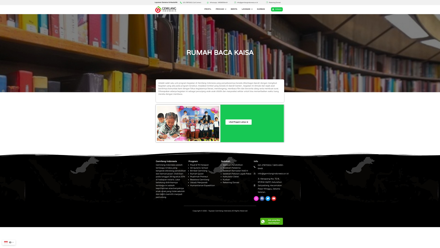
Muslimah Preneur (199, 176)
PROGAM (220, 9)
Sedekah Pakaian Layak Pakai (237, 174)
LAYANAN (246, 9)
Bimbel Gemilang (198, 171)
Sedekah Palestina (232, 168)
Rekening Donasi (231, 182)
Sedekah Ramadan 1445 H (235, 171)
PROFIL (207, 9)
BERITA (234, 9)
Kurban (226, 179)
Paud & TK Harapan (199, 165)
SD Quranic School (199, 168)
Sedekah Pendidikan (233, 165)
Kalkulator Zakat (231, 176)
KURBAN (261, 9)
